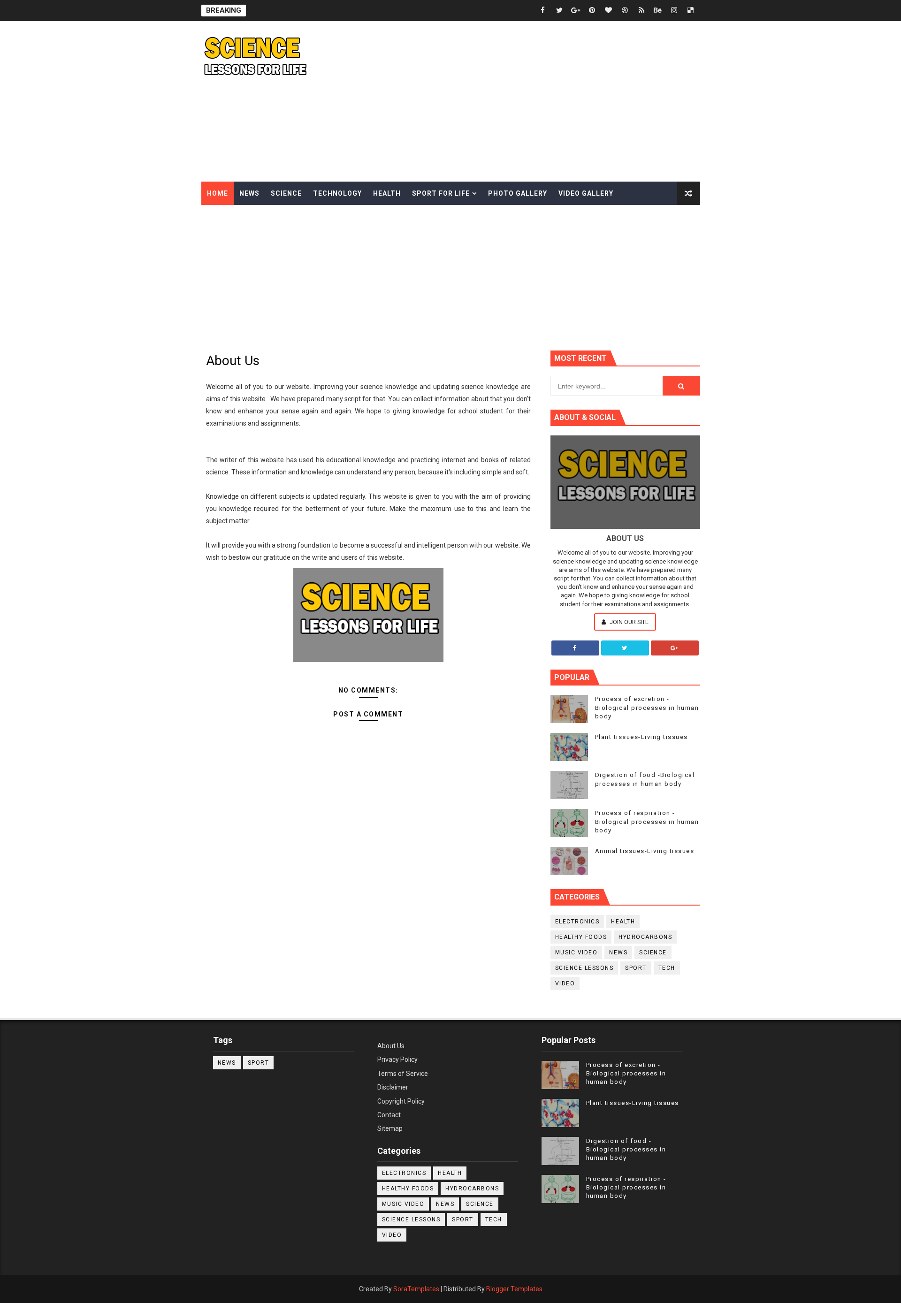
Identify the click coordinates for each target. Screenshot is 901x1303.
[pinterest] (592, 10)
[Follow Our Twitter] (625, 647)
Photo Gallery (517, 193)
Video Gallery (585, 193)
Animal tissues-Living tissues (645, 850)
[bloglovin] (609, 10)
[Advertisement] (529, 102)
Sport (636, 968)
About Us (391, 1046)
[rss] (641, 10)
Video (565, 983)
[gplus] (576, 10)
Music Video (576, 952)
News (249, 193)
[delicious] (691, 10)
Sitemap (390, 1128)
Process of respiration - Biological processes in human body (647, 821)
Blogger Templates (514, 1289)
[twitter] (559, 10)
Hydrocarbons (645, 937)
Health (387, 193)
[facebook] (543, 10)
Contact (389, 1115)
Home (217, 193)
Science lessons (584, 968)
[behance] (658, 10)
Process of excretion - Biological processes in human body (647, 707)
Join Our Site (628, 621)
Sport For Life (441, 193)
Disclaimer (392, 1087)
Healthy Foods (581, 937)
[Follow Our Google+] (675, 647)
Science (286, 193)
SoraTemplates (416, 1289)
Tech (666, 968)
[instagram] (674, 10)
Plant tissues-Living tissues (641, 736)
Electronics (577, 921)
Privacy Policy (397, 1059)
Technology (337, 193)
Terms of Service (402, 1073)
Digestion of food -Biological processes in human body (626, 1149)
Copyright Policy (401, 1101)
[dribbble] (625, 10)
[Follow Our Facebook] (575, 647)
